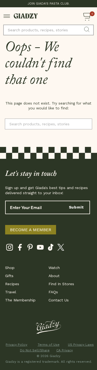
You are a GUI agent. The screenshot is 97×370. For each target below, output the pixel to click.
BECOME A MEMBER (30, 229)
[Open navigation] (7, 16)
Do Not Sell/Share (32, 350)
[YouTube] (40, 248)
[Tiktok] (50, 248)
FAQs (53, 292)
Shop (10, 267)
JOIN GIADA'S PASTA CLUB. (48, 3)
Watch (54, 267)
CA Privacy (64, 350)
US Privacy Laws (80, 345)
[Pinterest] (30, 248)
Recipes (12, 284)
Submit (76, 207)
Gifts (9, 276)
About (54, 276)
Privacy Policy (16, 345)
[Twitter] (60, 248)
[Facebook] (19, 248)
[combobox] (48, 30)
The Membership (20, 300)
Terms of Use (49, 345)
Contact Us (58, 300)
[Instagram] (9, 248)
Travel (10, 292)
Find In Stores (61, 284)
